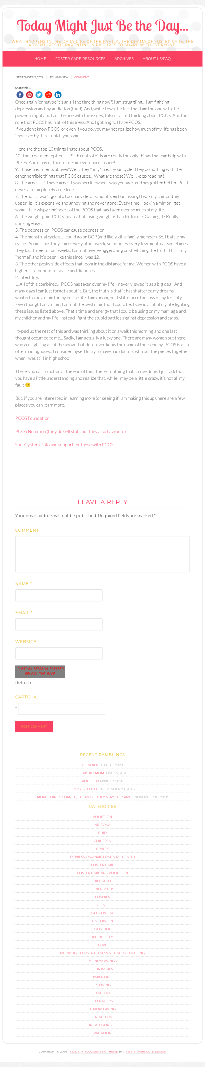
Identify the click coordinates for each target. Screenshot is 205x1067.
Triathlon (102, 1017)
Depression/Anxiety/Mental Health (102, 857)
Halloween (102, 921)
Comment (27, 530)
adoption (102, 817)
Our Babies (102, 969)
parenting (102, 977)
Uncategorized (103, 1025)
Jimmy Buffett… (85, 789)
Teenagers (102, 1001)
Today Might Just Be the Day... (102, 25)
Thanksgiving (102, 1009)
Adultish (90, 781)
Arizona (102, 825)
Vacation (103, 1033)
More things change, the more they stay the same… (85, 797)
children (102, 841)
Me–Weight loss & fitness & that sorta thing (102, 953)
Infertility (102, 937)
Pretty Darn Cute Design (145, 1051)
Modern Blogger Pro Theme (94, 1051)
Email (23, 612)
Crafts (102, 849)
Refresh (23, 682)
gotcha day (102, 913)
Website (25, 641)
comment (81, 77)
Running (102, 985)
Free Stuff (102, 881)
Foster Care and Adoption (102, 873)
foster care (102, 865)
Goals (102, 905)
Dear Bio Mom (91, 773)
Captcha (26, 697)
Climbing (91, 765)
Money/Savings (102, 961)
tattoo (103, 993)
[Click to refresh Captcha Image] (40, 671)
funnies (102, 897)
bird (102, 833)
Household (103, 929)
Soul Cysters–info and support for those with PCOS (64, 444)
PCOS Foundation (32, 418)
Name (23, 583)
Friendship (102, 889)
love (102, 945)
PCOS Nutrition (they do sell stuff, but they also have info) (70, 431)
